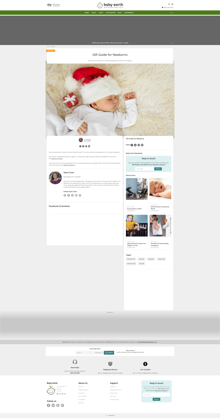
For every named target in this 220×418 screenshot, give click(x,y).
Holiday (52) (151, 259)
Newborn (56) (161, 259)
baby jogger (124, 352)
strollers (119, 352)
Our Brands (129, 13)
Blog (94, 13)
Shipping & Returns (115, 390)
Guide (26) (141, 259)
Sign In (172, 12)
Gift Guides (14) (131, 259)
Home (87, 13)
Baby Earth (112, 415)
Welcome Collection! (159, 164)
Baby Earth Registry (69, 165)
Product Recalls (114, 399)
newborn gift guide (56, 158)
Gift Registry (111, 13)
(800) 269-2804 (168, 7)
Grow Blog (50, 50)
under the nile (141, 352)
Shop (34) (141, 263)
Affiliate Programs (83, 390)
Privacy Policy (114, 393)
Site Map (80, 403)
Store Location (82, 396)
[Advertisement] (110, 28)
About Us (81, 386)
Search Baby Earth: (95, 349)
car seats (129, 352)
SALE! (120, 13)
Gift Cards (113, 396)
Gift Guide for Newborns (135, 139)
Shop (101, 13)
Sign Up (158, 169)
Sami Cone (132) (131, 263)
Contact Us (81, 393)
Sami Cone (88, 139)
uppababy (134, 352)
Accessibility (81, 399)
